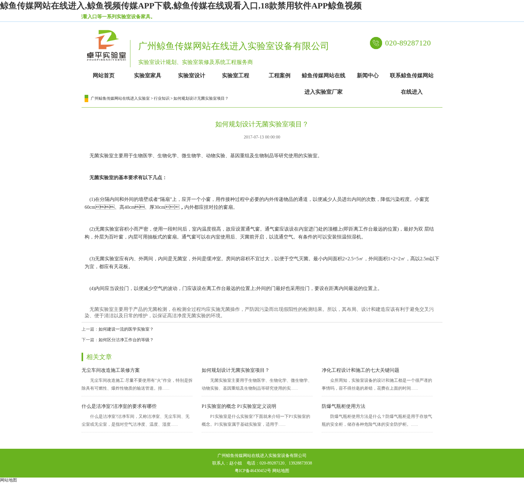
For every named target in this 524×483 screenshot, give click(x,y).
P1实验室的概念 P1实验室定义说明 (239, 406)
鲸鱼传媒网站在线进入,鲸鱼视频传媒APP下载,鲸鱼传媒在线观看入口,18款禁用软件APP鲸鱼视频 (181, 5)
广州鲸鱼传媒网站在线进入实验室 (120, 98)
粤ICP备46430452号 (253, 470)
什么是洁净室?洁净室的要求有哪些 (119, 406)
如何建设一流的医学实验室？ (126, 329)
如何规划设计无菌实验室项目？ (236, 370)
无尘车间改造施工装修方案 (111, 370)
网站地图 (280, 470)
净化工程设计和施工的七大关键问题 (360, 370)
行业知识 (162, 98)
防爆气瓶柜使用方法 (343, 406)
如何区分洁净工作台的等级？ (126, 340)
